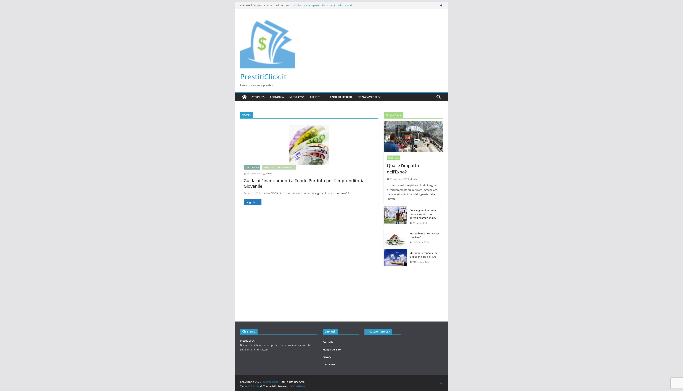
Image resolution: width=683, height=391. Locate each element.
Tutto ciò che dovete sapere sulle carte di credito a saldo (319, 5)
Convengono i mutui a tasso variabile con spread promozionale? (423, 214)
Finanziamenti (367, 97)
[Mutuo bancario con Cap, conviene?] (395, 238)
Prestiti (315, 97)
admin (269, 173)
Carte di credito (341, 97)
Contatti (328, 342)
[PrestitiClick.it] (244, 97)
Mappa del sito (332, 349)
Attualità (258, 97)
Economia (277, 97)
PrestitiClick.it (263, 76)
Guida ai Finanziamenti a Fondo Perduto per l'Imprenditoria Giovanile (304, 183)
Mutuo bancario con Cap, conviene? (425, 235)
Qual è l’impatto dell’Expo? (403, 168)
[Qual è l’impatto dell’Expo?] (413, 136)
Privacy (327, 357)
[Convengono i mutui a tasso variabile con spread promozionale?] (395, 216)
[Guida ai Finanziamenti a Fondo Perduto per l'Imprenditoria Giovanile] (309, 145)
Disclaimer (329, 364)
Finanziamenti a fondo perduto (278, 167)
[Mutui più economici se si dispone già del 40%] (395, 257)
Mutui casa (296, 97)
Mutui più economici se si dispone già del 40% (424, 254)
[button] (322, 97)
